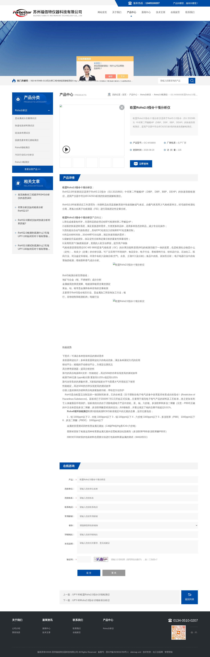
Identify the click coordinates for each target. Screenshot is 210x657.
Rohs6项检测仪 (22, 147)
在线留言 (175, 12)
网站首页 (102, 12)
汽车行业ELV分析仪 (24, 154)
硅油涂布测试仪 (22, 133)
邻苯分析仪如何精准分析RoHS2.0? (30, 209)
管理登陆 (169, 652)
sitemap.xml (135, 652)
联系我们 (190, 12)
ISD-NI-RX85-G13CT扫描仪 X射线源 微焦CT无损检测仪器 (107, 81)
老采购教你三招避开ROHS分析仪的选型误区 (34, 196)
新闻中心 (146, 12)
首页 (124, 94)
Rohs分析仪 (21, 110)
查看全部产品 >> (33, 169)
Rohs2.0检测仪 (22, 162)
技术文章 (160, 12)
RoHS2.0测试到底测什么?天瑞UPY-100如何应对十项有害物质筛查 (34, 247)
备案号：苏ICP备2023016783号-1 (113, 652)
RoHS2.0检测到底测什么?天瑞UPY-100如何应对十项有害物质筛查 (34, 235)
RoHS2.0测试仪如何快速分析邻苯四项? (34, 222)
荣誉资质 (16, 632)
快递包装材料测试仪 (24, 125)
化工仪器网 (158, 652)
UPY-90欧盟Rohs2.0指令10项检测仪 (91, 594)
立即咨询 (143, 163)
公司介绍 (16, 628)
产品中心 (131, 12)
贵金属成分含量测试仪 (25, 118)
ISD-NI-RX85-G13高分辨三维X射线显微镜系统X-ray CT (55, 81)
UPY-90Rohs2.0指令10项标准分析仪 (91, 600)
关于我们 (116, 12)
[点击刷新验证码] (101, 559)
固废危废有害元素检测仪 (27, 140)
